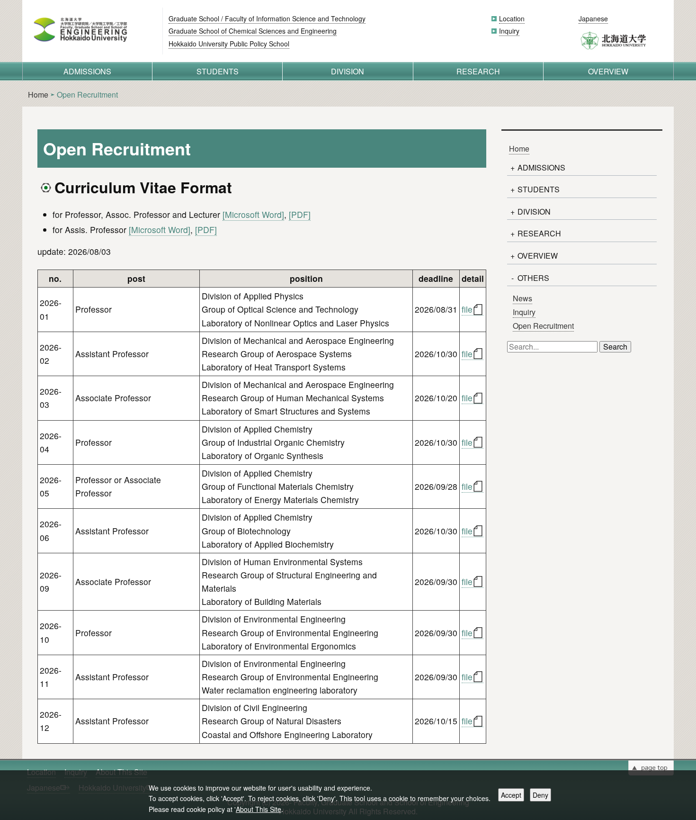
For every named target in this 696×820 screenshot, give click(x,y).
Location (512, 18)
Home (38, 94)
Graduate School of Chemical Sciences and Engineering (253, 31)
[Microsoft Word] (253, 214)
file (467, 309)
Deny (540, 795)
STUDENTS (217, 71)
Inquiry (509, 31)
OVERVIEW (608, 71)
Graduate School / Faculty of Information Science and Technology (267, 18)
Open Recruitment (543, 325)
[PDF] (300, 214)
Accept (511, 795)
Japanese (593, 18)
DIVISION (347, 71)
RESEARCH (478, 71)
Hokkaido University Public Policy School (229, 43)
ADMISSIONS (87, 71)
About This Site (258, 809)
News (522, 298)
